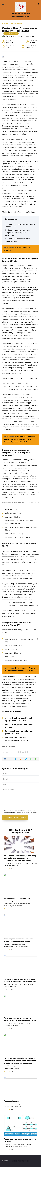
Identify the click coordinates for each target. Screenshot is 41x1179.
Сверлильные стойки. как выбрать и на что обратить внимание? (17, 232)
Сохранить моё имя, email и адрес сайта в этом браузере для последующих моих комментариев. (21, 811)
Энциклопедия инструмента (20, 15)
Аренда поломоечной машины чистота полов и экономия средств (20, 1019)
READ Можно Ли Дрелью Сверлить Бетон (19, 378)
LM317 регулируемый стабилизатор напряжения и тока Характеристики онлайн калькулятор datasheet (20, 1060)
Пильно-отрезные (11, 33)
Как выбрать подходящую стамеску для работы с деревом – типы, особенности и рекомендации (20, 858)
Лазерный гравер (12, 1101)
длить (5, 747)
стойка (12, 747)
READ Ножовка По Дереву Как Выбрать (18, 212)
